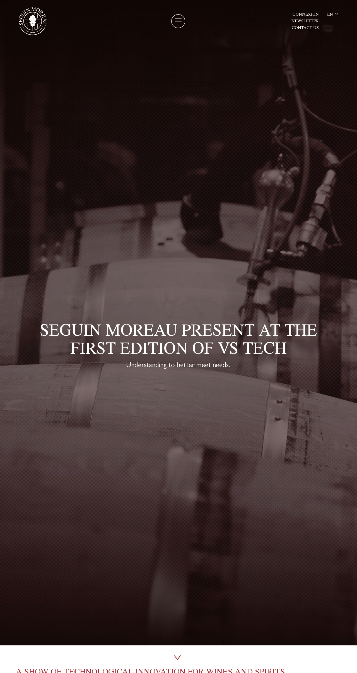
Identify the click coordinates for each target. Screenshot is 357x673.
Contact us (305, 27)
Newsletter (305, 21)
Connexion (306, 14)
